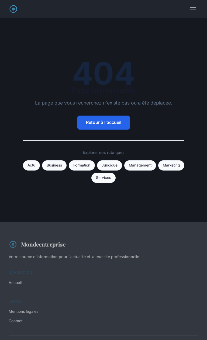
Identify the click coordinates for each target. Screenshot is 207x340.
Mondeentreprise (43, 244)
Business (54, 165)
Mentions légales (23, 311)
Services (103, 177)
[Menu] (193, 9)
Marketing (171, 165)
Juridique (110, 165)
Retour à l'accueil (103, 122)
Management (140, 165)
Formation (81, 165)
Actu (31, 165)
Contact (16, 320)
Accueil (15, 282)
